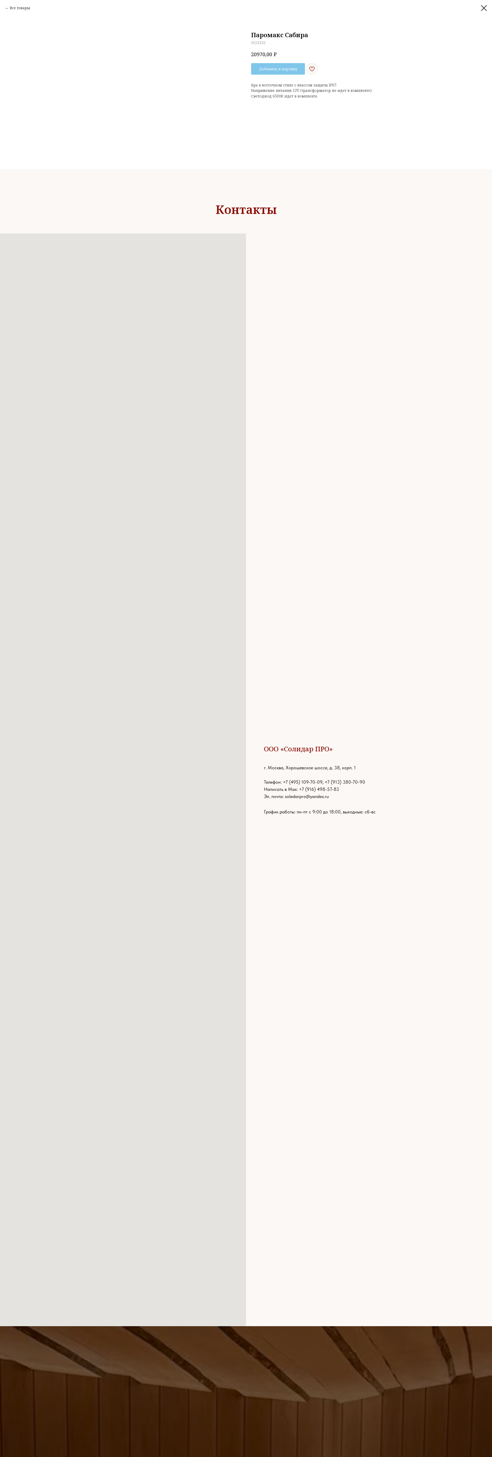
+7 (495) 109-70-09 (302, 782)
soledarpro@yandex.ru (307, 796)
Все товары (20, 7)
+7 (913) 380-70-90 (345, 782)
